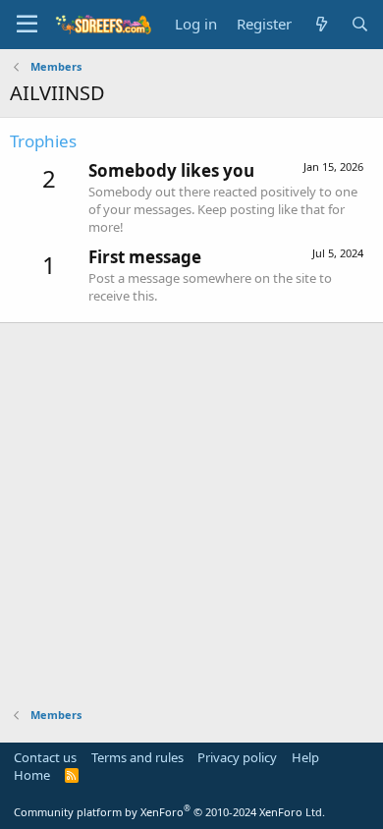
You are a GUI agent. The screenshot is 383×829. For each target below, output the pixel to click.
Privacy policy (237, 757)
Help (305, 757)
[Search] (360, 24)
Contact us (45, 757)
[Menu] (27, 24)
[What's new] (320, 24)
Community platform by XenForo (169, 811)
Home (32, 775)
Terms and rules (137, 757)
